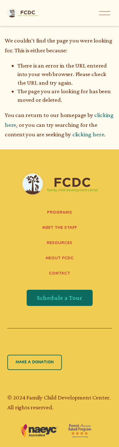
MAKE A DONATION (35, 362)
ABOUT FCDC (59, 259)
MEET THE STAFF (59, 228)
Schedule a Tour (60, 297)
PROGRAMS (59, 213)
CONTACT (59, 274)
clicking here (88, 134)
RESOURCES (59, 243)
